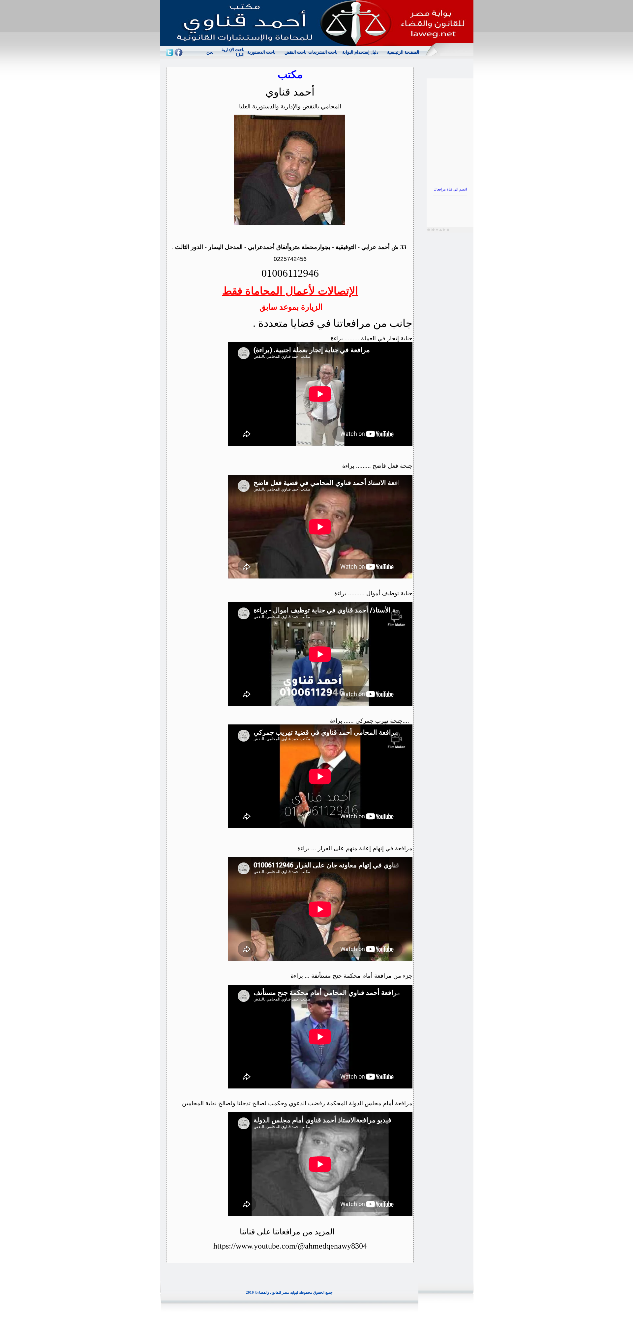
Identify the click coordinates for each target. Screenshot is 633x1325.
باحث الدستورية (261, 52)
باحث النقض (296, 52)
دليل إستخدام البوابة (360, 52)
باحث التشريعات (323, 52)
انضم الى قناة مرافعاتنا (450, 177)
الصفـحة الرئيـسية (403, 52)
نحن (210, 52)
